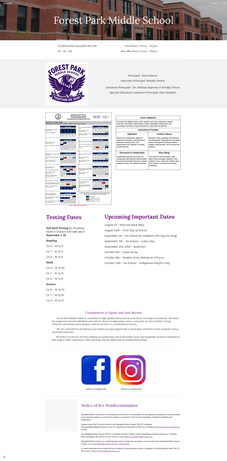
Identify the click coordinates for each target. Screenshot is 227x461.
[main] (113, 20)
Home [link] (214, 3)
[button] (224, 3)
